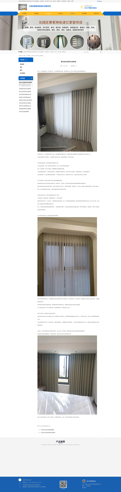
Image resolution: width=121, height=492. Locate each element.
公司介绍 (60, 13)
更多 (31, 78)
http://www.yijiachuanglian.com (43, 425)
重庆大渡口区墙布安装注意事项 (48, 432)
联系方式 (96, 13)
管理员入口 (38, 486)
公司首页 (24, 13)
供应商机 (36, 13)
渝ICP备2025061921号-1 (37, 482)
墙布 (21, 67)
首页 (24, 55)
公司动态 (72, 13)
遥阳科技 (30, 486)
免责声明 (34, 486)
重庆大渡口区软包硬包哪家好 (47, 429)
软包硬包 (22, 64)
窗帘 (21, 70)
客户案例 (84, 13)
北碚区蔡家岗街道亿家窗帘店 (29, 484)
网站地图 (43, 486)
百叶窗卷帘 (22, 73)
